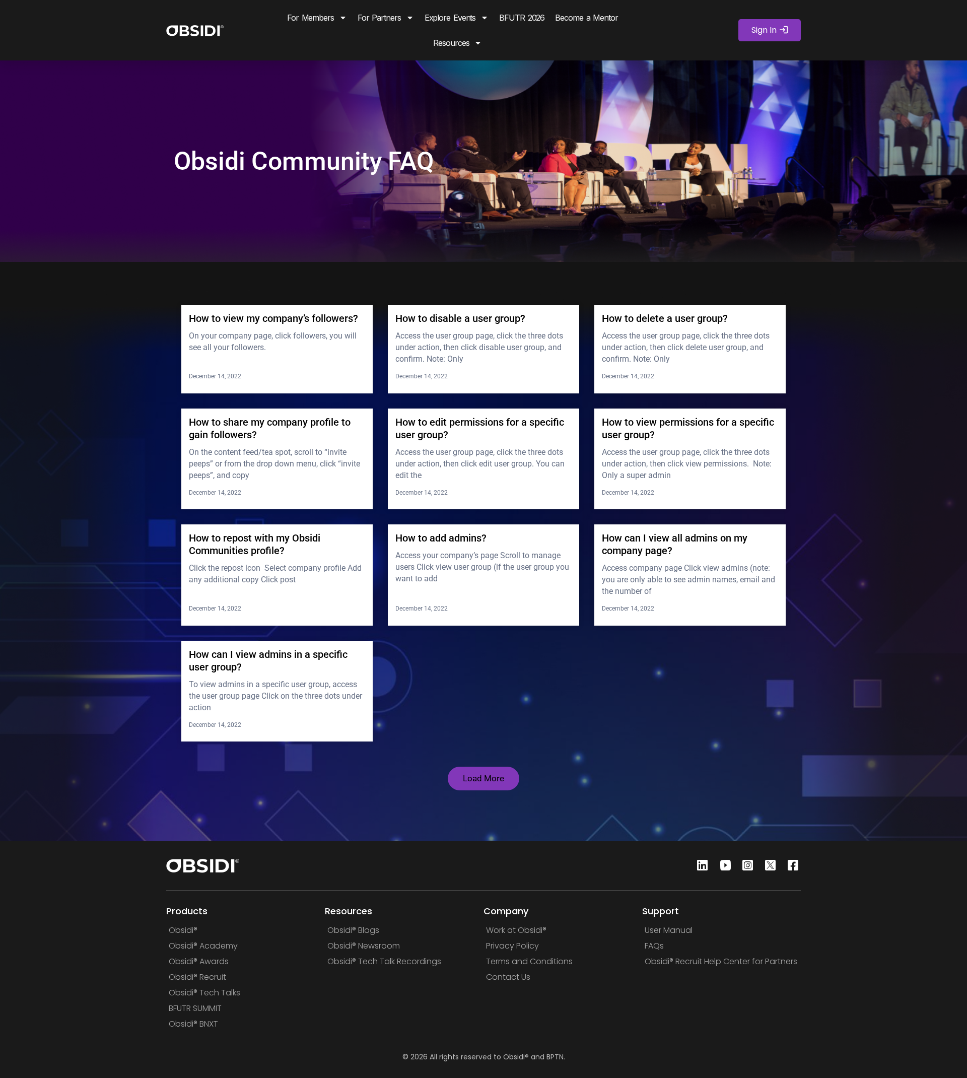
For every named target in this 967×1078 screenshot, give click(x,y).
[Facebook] (790, 865)
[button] (483, 778)
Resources (451, 43)
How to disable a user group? (460, 318)
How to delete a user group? (665, 318)
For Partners (379, 18)
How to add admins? (441, 538)
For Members (310, 18)
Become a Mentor (586, 18)
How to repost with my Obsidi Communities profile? (254, 544)
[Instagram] (745, 865)
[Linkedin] (700, 865)
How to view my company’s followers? (273, 318)
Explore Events (450, 18)
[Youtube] (722, 865)
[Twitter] (767, 865)
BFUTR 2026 (521, 18)
